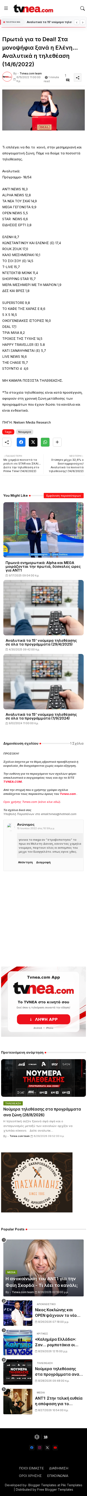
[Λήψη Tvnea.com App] (43, 1002)
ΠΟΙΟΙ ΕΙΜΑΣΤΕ (31, 1468)
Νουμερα (24, 432)
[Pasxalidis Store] (36, 1211)
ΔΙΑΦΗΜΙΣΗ (58, 1468)
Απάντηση (25, 862)
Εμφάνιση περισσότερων (63, 495)
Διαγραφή (43, 862)
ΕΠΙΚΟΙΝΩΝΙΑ (57, 1476)
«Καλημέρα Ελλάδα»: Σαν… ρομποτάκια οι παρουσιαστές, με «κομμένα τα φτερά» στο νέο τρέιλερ (55, 1342)
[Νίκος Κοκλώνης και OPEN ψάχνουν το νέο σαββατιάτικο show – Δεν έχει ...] (17, 1313)
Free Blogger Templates (55, 1489)
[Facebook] (21, 442)
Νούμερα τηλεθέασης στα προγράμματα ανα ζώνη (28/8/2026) (49, 22)
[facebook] (32, 1447)
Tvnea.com (68, 794)
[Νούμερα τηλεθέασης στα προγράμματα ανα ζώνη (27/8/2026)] (17, 1372)
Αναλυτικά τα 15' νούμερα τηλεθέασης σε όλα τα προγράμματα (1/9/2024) (41, 716)
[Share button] (57, 442)
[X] (33, 442)
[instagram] (39, 1447)
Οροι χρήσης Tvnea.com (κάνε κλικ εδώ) (31, 801)
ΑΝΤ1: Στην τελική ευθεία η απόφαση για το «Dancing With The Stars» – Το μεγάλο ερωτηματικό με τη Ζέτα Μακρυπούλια (59, 1401)
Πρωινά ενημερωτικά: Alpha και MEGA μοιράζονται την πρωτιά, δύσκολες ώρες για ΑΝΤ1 (43, 566)
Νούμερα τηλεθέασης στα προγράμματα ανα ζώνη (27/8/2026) (57, 1372)
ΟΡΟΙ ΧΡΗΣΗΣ (30, 1476)
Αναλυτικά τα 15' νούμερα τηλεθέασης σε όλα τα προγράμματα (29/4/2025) (41, 642)
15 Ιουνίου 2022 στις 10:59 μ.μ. (36, 828)
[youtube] (55, 1447)
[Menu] (6, 8)
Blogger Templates (42, 1485)
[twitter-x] (47, 1447)
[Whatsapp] (45, 442)
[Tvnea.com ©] (33, 8)
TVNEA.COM (12, 781)
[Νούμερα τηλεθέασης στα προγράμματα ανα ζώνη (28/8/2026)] (43, 1078)
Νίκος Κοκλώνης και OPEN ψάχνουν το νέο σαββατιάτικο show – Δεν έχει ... (59, 1313)
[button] (82, 8)
